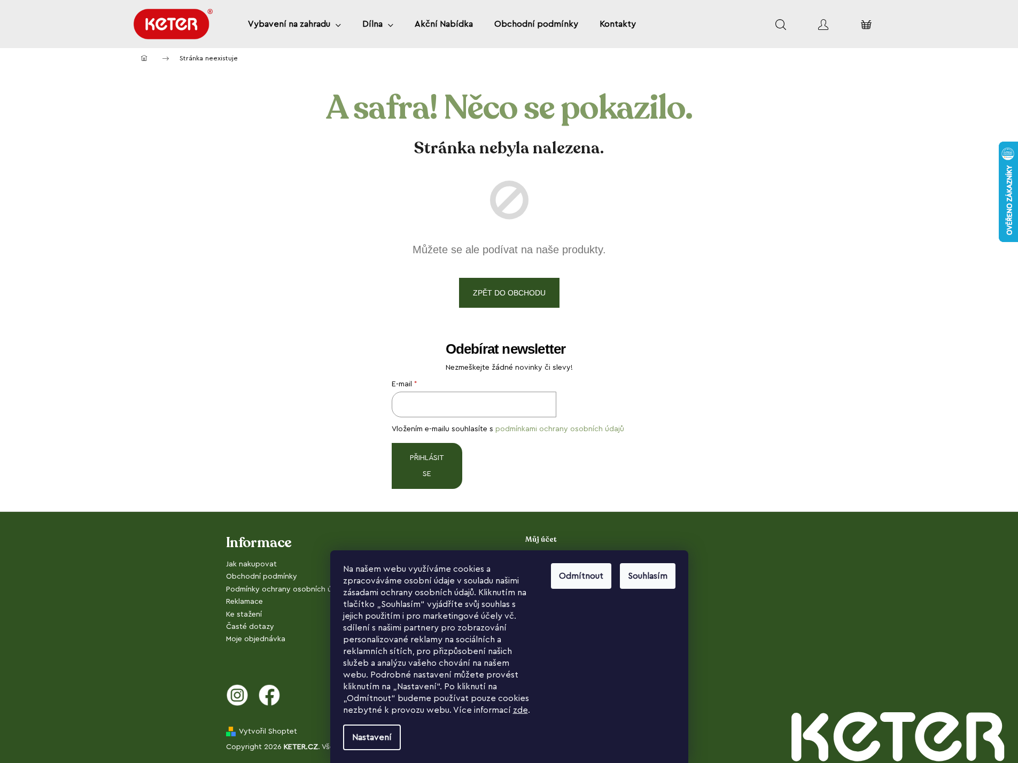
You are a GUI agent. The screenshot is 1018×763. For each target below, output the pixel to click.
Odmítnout (581, 576)
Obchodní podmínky (261, 576)
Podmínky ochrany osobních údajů (286, 589)
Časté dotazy (250, 626)
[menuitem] (294, 24)
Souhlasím (647, 576)
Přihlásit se (427, 466)
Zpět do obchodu (509, 293)
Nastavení (372, 737)
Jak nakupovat (251, 564)
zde (520, 710)
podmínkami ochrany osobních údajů (559, 429)
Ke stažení (244, 614)
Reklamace (244, 601)
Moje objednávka (255, 639)
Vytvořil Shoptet (268, 731)
